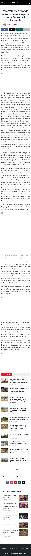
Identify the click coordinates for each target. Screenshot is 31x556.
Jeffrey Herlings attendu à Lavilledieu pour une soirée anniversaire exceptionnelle (18, 380)
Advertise (4, 548)
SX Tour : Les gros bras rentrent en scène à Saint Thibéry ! (17, 460)
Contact (27, 548)
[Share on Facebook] (4, 29)
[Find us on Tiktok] (23, 482)
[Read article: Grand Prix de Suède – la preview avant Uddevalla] (23, 525)
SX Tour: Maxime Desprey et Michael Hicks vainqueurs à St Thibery (19, 451)
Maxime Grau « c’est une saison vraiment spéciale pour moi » (10, 515)
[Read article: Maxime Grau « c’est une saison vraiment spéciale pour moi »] (23, 516)
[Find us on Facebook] (7, 482)
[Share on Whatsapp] (19, 29)
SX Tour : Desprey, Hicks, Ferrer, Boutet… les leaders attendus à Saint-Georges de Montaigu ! (18, 400)
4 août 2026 (7, 519)
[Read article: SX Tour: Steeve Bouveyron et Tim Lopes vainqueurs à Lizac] (4, 419)
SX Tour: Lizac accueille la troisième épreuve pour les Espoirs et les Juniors (18, 426)
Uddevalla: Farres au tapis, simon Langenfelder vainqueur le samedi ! (10, 532)
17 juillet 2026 (13, 430)
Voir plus (15, 469)
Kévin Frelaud (13, 24)
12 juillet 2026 (13, 455)
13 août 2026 (7, 527)
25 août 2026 (13, 384)
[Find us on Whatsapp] (19, 482)
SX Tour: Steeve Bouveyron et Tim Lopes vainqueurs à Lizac (19, 418)
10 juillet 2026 (13, 464)
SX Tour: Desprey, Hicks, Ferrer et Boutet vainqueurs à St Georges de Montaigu (19, 389)
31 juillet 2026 (7, 499)
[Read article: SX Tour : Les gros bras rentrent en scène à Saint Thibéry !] (4, 460)
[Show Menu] (2, 2)
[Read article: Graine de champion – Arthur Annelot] (4, 435)
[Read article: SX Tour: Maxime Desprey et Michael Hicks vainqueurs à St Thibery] (4, 450)
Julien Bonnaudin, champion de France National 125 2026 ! (19, 442)
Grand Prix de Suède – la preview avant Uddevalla (10, 524)
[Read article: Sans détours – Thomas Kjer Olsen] (23, 498)
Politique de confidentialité (16, 548)
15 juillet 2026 (13, 445)
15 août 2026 (7, 536)
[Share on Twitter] (12, 29)
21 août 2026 (13, 404)
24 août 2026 (13, 393)
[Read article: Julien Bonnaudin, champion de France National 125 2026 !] (4, 443)
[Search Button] (29, 2)
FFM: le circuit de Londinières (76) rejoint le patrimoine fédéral (18, 410)
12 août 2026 (13, 414)
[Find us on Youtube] (15, 482)
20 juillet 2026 (13, 421)
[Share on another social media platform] (26, 29)
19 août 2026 (7, 510)
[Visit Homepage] (15, 2)
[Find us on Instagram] (11, 482)
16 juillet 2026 (13, 438)
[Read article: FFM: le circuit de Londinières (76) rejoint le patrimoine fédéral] (4, 409)
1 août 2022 (23, 24)
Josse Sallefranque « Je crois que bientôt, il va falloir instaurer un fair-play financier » (10, 505)
